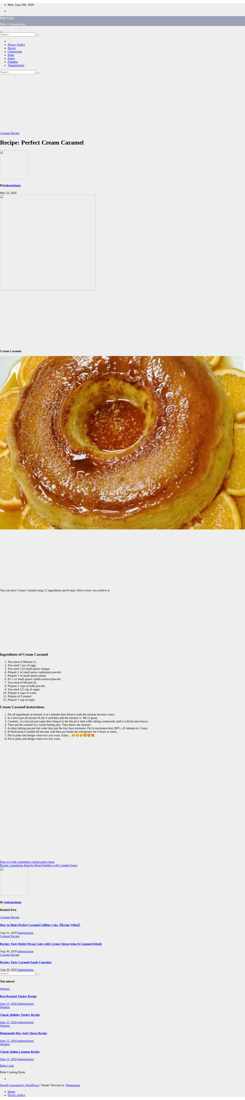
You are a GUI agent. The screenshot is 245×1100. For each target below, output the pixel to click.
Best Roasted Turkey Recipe (18, 996)
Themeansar (72, 1085)
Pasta (11, 55)
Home (11, 1091)
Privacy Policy (16, 44)
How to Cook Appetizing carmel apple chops (27, 861)
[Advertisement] (122, 103)
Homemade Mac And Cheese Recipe (23, 1033)
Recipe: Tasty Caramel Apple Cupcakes (26, 962)
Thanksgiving (16, 65)
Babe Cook (7, 17)
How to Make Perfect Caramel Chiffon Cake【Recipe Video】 (40, 925)
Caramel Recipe (9, 133)
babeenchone (12, 185)
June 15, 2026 (9, 1003)
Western (5, 988)
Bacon (12, 48)
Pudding (13, 61)
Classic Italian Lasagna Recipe (20, 1051)
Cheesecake (15, 51)
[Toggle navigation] (1, 31)
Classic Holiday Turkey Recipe (20, 1014)
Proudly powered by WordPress (19, 1085)
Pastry (11, 58)
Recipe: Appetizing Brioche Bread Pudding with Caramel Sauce (39, 865)
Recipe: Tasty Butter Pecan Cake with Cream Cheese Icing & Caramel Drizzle (51, 944)
